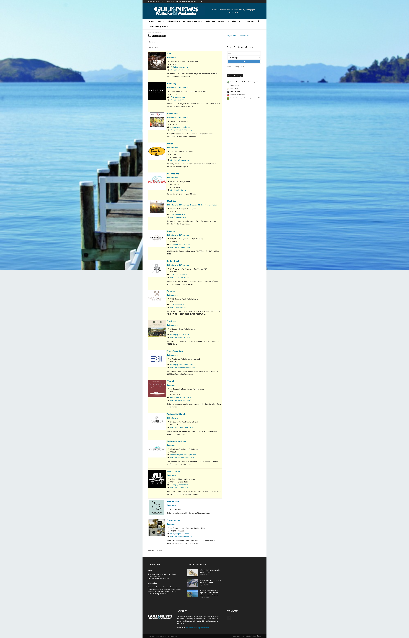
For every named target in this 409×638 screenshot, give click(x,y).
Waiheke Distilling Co (177, 414)
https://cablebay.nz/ (177, 100)
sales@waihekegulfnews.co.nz (158, 594)
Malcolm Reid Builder (237, 95)
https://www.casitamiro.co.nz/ (181, 130)
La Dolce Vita (173, 174)
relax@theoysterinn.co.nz (179, 534)
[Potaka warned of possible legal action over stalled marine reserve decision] (192, 593)
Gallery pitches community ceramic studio (210, 571)
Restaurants (173, 58)
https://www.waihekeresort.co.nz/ (182, 457)
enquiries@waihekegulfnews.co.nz (186, 1)
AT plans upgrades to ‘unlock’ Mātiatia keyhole (210, 581)
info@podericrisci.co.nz (178, 274)
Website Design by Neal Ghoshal (251, 636)
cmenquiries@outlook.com (180, 127)
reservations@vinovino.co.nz (181, 397)
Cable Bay (171, 84)
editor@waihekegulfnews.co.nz (158, 578)
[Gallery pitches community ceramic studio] (192, 572)
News (160, 21)
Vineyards (185, 88)
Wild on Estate (173, 471)
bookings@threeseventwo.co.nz (182, 365)
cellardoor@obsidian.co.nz (180, 244)
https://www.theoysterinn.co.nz (181, 536)
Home (151, 21)
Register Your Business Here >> (238, 36)
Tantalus (171, 291)
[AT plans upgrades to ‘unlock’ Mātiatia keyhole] (192, 583)
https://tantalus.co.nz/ (178, 307)
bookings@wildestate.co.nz (180, 485)
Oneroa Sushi (173, 501)
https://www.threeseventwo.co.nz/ (183, 367)
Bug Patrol (234, 88)
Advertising (172, 21)
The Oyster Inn (174, 520)
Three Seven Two (175, 351)
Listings (152, 42)
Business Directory (191, 21)
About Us (236, 21)
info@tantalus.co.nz (177, 304)
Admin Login (236, 636)
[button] (258, 21)
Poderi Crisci (173, 261)
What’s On (222, 21)
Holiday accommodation (209, 205)
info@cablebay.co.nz (177, 97)
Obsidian (171, 231)
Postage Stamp (235, 91)
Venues (195, 205)
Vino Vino (171, 381)
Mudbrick (171, 201)
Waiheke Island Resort (177, 441)
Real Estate (210, 21)
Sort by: (152, 47)
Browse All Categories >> (235, 67)
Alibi (169, 53)
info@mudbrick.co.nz (178, 214)
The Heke (171, 321)
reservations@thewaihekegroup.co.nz (184, 455)
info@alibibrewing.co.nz (179, 67)
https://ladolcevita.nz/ (178, 190)
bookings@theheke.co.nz (179, 335)
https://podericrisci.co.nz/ (179, 277)
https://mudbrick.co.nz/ (178, 217)
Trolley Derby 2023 (157, 26)
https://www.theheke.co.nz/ (180, 337)
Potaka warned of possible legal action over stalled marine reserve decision (209, 593)
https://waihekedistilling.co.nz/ (181, 427)
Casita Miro (172, 114)
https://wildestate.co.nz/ (179, 488)
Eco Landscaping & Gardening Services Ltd (245, 98)
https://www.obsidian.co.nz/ (180, 247)
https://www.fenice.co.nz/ (179, 160)
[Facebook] (201, 1)
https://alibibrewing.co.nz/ (179, 70)
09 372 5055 (170, 1)
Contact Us (250, 21)
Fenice (170, 144)
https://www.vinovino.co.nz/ (180, 400)
